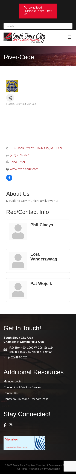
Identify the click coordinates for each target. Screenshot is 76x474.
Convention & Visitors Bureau (22, 387)
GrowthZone (53, 468)
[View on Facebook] (9, 180)
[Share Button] (10, 98)
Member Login (13, 381)
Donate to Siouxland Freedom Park (26, 399)
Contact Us (10, 393)
